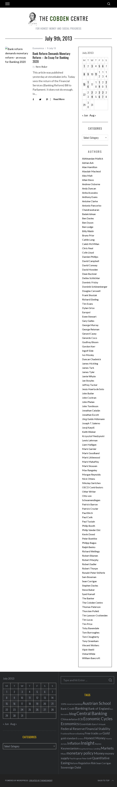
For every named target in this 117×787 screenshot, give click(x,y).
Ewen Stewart (89, 316)
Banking (81, 708)
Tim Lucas (87, 619)
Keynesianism (70, 748)
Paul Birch (87, 512)
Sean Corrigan (89, 581)
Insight (87, 743)
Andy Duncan (89, 188)
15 (84, 84)
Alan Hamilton (89, 167)
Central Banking (91, 713)
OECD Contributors (92, 487)
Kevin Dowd (88, 534)
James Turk (88, 367)
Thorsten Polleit (90, 611)
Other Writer (89, 491)
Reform (74, 763)
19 (99, 84)
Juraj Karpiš (88, 427)
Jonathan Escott (90, 414)
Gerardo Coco (89, 337)
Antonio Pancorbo (91, 205)
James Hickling (90, 363)
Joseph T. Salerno (91, 423)
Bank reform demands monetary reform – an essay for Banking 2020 (51, 57)
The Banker (88, 598)
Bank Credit (68, 708)
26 (99, 95)
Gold (106, 733)
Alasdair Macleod (91, 171)
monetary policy (80, 753)
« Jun (85, 115)
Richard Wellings (91, 551)
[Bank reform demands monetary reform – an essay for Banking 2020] (16, 55)
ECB (80, 719)
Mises (63, 754)
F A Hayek (101, 724)
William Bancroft (91, 658)
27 (102, 95)
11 (96, 74)
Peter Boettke (89, 538)
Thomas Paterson (91, 606)
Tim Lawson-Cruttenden (95, 615)
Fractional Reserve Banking (72, 733)
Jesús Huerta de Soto (93, 389)
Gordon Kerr (88, 346)
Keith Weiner (89, 431)
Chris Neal (87, 248)
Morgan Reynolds (91, 474)
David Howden (90, 269)
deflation (73, 719)
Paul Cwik (87, 517)
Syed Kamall (88, 594)
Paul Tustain (88, 521)
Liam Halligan (89, 444)
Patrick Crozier (90, 508)
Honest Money (95, 738)
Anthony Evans (90, 196)
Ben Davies (88, 218)
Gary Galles (88, 320)
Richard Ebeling (90, 299)
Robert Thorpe (90, 568)
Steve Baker (41, 66)
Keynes (98, 744)
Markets (107, 748)
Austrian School (96, 703)
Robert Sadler (89, 564)
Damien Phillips (90, 256)
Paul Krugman (76, 758)
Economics (38, 48)
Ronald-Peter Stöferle (93, 572)
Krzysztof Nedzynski (93, 436)
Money (99, 753)
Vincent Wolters (90, 645)
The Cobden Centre (92, 602)
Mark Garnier (89, 448)
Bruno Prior (88, 235)
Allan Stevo (88, 179)
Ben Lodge (87, 226)
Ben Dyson (87, 222)
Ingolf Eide (87, 350)
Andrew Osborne (91, 184)
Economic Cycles (98, 718)
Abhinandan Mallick (92, 158)
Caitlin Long (88, 239)
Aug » (92, 115)
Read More (58, 99)
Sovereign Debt (71, 767)
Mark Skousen (89, 465)
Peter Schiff (87, 758)
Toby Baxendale (90, 628)
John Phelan (88, 401)
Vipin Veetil (88, 649)
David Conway (89, 265)
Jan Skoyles (88, 380)
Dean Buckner (89, 273)
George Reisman (90, 329)
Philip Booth (88, 525)
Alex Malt (87, 175)
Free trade (91, 733)
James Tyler (88, 372)
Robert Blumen (90, 555)
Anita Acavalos (90, 192)
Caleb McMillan (90, 243)
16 (88, 84)
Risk (93, 763)
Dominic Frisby (90, 282)
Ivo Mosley (88, 354)
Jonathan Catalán (91, 410)
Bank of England (98, 708)
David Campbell (90, 261)
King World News (86, 749)
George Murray (90, 325)
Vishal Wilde (88, 653)
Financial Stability (97, 729)
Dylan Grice (88, 308)
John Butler (88, 393)
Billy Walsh (88, 231)
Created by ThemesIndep (41, 781)
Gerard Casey (89, 333)
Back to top (104, 781)
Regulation (84, 763)
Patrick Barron (90, 504)
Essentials (85, 724)
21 (106, 84)
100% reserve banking (71, 704)
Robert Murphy (90, 559)
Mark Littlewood (91, 457)
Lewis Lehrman (90, 440)
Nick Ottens (88, 478)
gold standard (69, 738)
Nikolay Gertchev (91, 483)
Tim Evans (87, 303)
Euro (94, 724)
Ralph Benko (88, 547)
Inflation (73, 743)
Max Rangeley (89, 470)
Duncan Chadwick (91, 359)
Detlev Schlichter (91, 278)
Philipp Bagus (89, 542)
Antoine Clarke (90, 201)
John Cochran (89, 397)
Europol (86, 312)
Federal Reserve (73, 729)
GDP (100, 734)
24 (92, 95)
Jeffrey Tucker (90, 384)
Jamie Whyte (89, 376)
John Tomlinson (90, 406)
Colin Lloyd (88, 252)
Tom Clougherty (90, 636)
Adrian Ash (88, 162)
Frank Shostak (89, 295)
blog (72, 714)
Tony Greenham (90, 641)
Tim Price (87, 623)
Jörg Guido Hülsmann (93, 419)
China (64, 719)
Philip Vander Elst (91, 530)
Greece (80, 738)
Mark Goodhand (90, 453)
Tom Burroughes (90, 632)
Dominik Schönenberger (94, 286)
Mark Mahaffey (90, 461)
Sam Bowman (89, 576)
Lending (97, 749)
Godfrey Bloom (90, 342)
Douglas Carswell (91, 290)
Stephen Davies (90, 585)
